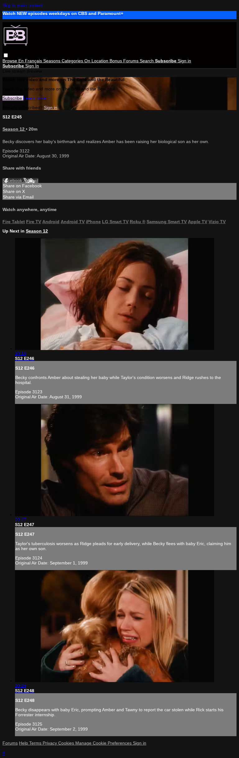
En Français (30, 60)
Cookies (66, 743)
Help (24, 743)
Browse (10, 60)
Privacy (50, 743)
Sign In (32, 65)
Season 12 (14, 129)
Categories (73, 60)
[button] (6, 55)
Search (147, 60)
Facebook (12, 180)
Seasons (52, 60)
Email (32, 180)
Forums (131, 60)
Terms (36, 743)
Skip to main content (22, 5)
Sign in (184, 60)
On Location (97, 60)
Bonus (116, 60)
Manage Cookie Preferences (104, 743)
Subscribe (12, 98)
